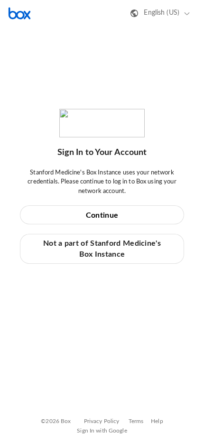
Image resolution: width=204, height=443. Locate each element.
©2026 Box (56, 421)
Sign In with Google (102, 430)
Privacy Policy (102, 421)
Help (157, 421)
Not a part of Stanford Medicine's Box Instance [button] (102, 249)
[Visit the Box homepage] (19, 13)
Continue (102, 215)
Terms (136, 421)
